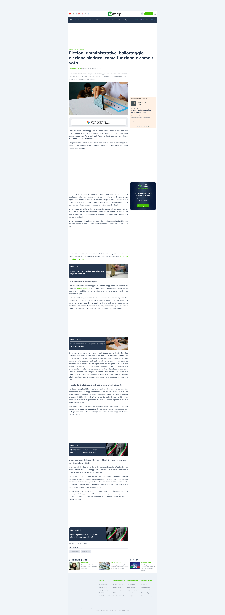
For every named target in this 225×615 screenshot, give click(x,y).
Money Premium (103, 587)
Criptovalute (116, 593)
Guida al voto (75, 551)
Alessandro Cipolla (75, 68)
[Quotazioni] (119, 20)
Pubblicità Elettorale (104, 596)
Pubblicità (102, 593)
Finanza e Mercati (132, 580)
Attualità (71, 49)
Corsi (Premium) (117, 587)
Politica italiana (79, 49)
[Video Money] (129, 20)
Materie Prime (131, 593)
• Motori (135, 20)
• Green (147, 20)
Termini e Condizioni (146, 590)
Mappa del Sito (103, 584)
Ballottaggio (86, 551)
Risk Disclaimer (145, 587)
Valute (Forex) (131, 596)
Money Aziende (103, 590)
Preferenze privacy (146, 596)
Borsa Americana (132, 590)
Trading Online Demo (119, 584)
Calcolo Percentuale (118, 596)
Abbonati (149, 14)
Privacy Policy (145, 593)
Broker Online (117, 590)
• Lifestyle (153, 20)
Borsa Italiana (131, 584)
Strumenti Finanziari (119, 580)
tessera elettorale (83, 288)
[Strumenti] (126, 20)
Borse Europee (131, 587)
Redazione (144, 584)
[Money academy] (123, 20)
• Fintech (141, 20)
